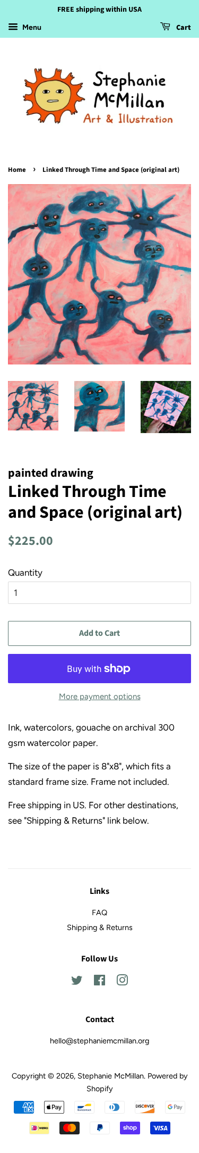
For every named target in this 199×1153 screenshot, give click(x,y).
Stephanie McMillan (110, 1076)
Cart (183, 27)
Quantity (25, 572)
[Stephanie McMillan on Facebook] (99, 982)
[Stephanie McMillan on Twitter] (77, 982)
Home (17, 170)
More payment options (100, 696)
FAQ (99, 912)
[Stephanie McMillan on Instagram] (122, 982)
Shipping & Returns (100, 927)
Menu (31, 27)
